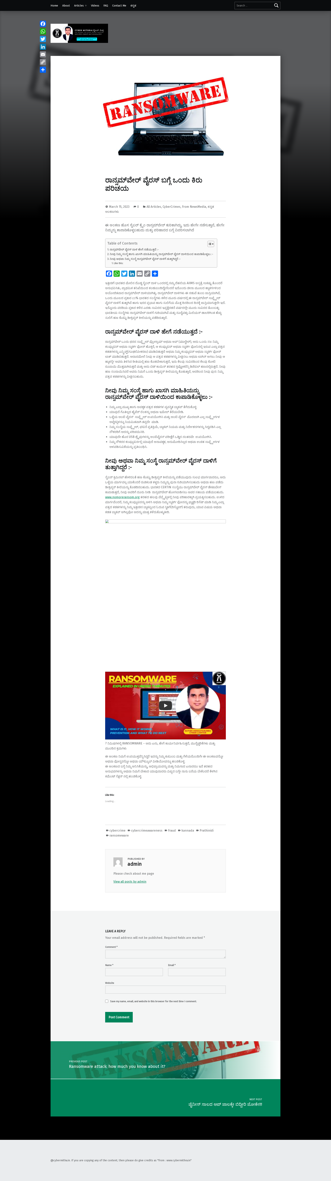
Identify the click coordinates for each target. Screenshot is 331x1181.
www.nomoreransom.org (122, 497)
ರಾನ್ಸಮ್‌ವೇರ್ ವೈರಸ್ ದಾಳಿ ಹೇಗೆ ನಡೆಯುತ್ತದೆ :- (134, 249)
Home (54, 5)
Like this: (118, 263)
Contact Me (119, 5)
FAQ (105, 5)
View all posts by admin (129, 881)
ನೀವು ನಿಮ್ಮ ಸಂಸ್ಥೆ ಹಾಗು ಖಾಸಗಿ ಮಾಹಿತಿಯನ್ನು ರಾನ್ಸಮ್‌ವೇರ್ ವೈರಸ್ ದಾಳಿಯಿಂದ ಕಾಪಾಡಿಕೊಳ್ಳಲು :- (161, 254)
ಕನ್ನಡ (133, 5)
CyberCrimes (171, 207)
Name (109, 965)
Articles (79, 5)
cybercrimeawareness (146, 830)
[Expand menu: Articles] (86, 6)
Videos (95, 5)
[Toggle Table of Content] (209, 244)
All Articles (154, 207)
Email (172, 965)
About (66, 5)
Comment (111, 946)
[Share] (43, 70)
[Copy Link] (43, 62)
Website (109, 982)
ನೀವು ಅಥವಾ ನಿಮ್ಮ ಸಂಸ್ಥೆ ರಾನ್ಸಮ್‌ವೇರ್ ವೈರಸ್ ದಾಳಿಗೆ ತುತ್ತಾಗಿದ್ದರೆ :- (145, 259)
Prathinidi (207, 830)
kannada (187, 830)
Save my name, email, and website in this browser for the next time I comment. (153, 1001)
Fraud (172, 830)
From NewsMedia (194, 207)
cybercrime (117, 830)
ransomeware (119, 835)
